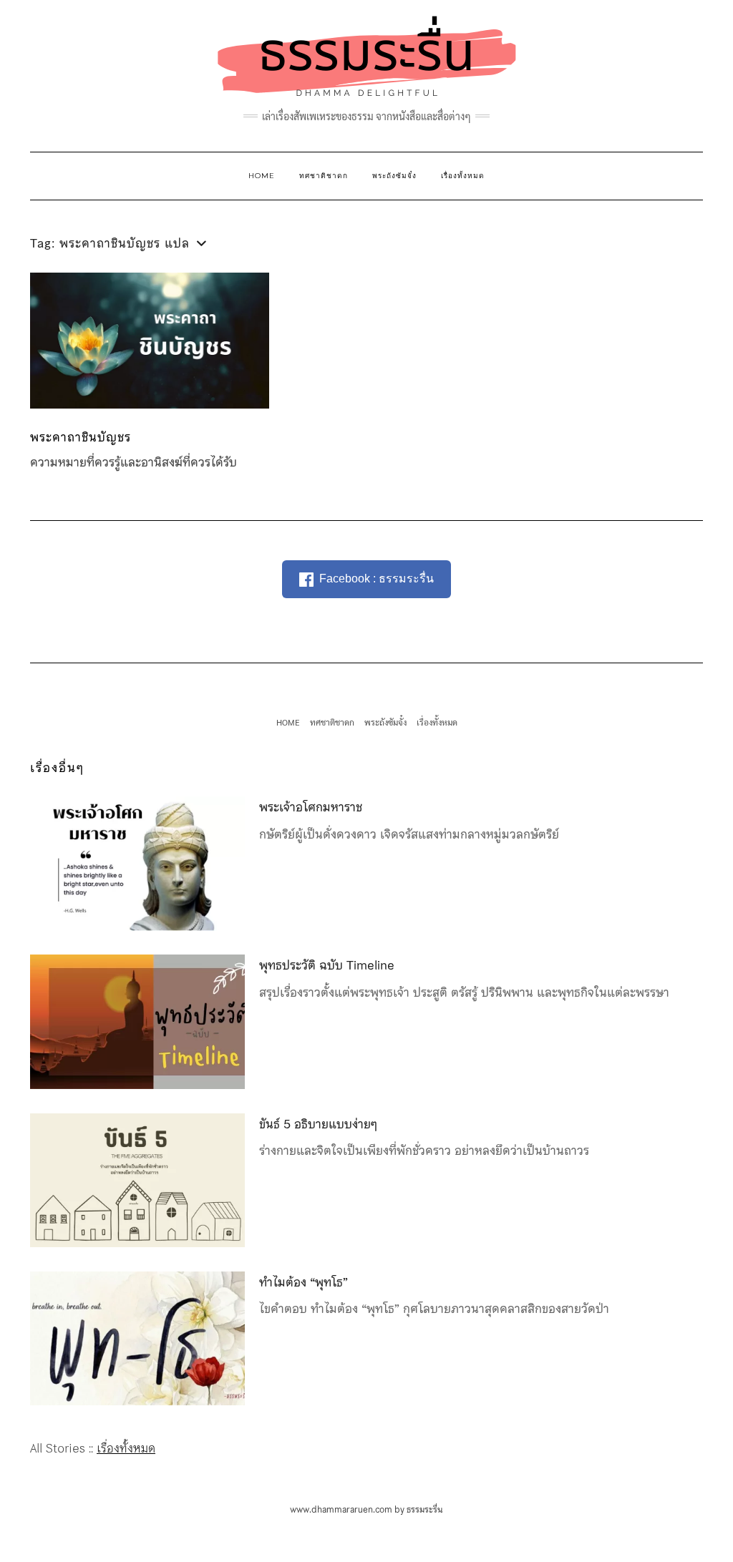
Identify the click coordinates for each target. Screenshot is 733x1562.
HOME (261, 175)
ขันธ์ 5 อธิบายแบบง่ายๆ (318, 1124)
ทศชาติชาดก (323, 175)
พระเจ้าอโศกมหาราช (310, 807)
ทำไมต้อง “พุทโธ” (303, 1282)
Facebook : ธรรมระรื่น (376, 578)
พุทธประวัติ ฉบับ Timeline (326, 965)
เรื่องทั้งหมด (463, 175)
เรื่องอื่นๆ (57, 768)
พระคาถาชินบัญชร (80, 437)
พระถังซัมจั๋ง (394, 175)
